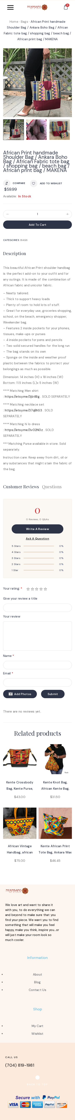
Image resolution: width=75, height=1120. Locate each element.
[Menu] (14, 7)
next (68, 81)
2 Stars (16, 564)
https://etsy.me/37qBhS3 (23, 410)
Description (14, 253)
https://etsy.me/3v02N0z (24, 430)
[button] (37, 1084)
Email (8, 673)
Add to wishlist (51, 183)
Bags (24, 22)
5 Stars (16, 546)
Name (8, 656)
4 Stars (16, 552)
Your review (11, 616)
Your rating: (12, 589)
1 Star (15, 570)
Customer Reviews (21, 486)
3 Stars (16, 558)
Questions (52, 486)
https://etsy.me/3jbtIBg (22, 397)
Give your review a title (20, 598)
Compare (19, 183)
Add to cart (37, 225)
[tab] (15, 253)
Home (14, 22)
